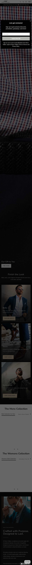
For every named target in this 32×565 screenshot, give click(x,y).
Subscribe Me (16, 38)
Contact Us (25, 563)
